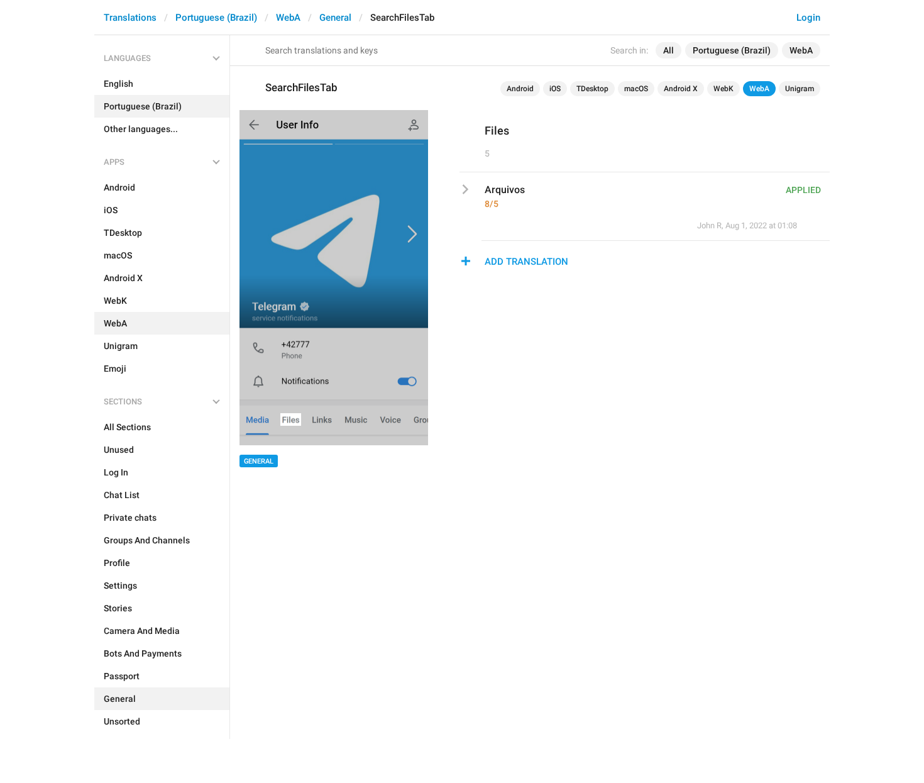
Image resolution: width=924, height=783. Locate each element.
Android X (681, 88)
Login (808, 17)
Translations (130, 17)
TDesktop (592, 88)
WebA (288, 17)
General (335, 17)
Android (520, 88)
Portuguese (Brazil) (216, 17)
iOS (555, 88)
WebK (723, 88)
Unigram (799, 88)
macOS (636, 88)
